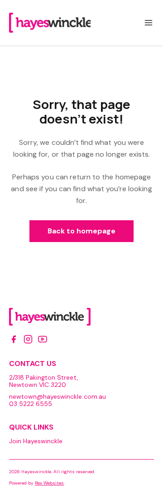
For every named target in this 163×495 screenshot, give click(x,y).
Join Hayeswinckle (35, 441)
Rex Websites (49, 483)
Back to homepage (82, 231)
